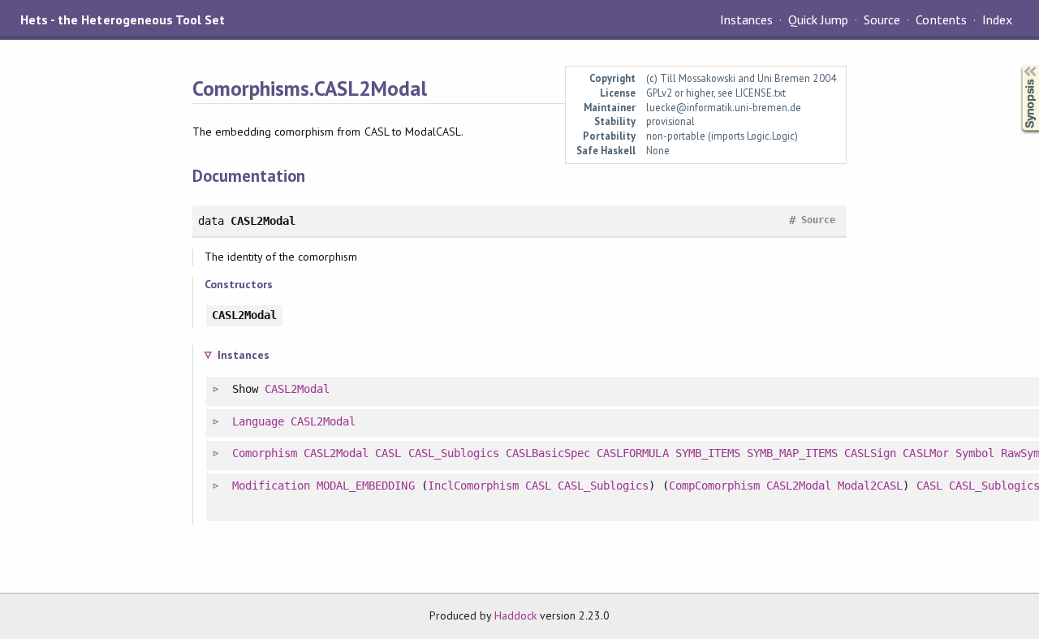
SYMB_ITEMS (707, 453)
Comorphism (264, 453)
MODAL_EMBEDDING (365, 485)
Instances (746, 19)
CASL (388, 453)
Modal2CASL (870, 485)
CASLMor (925, 453)
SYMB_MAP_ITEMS (792, 453)
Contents (941, 19)
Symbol (974, 453)
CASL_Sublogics (453, 453)
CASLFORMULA (632, 453)
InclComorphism (473, 485)
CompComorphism (714, 485)
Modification (271, 485)
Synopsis (1017, 65)
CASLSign (870, 453)
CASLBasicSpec (548, 453)
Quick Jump (818, 19)
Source (882, 19)
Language (258, 421)
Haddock (515, 615)
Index (997, 19)
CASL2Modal (297, 388)
